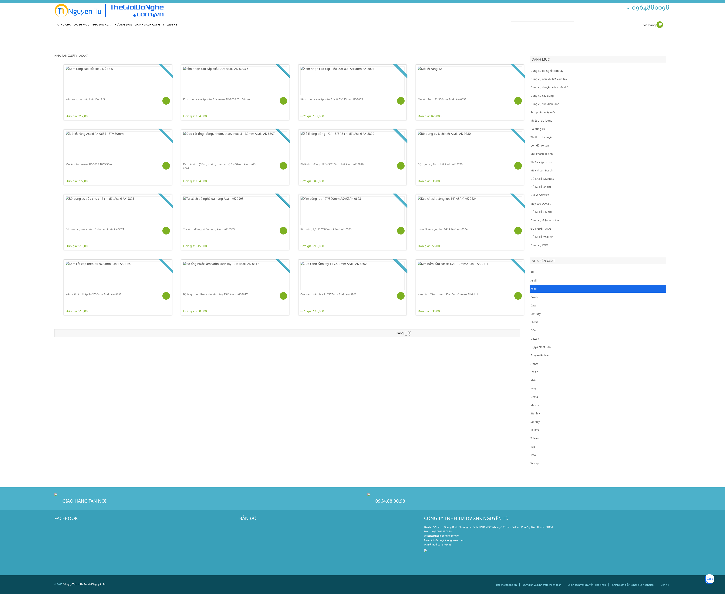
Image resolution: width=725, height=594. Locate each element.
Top (533, 446)
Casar (534, 305)
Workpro (536, 463)
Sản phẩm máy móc (543, 112)
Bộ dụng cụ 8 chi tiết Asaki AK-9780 (440, 164)
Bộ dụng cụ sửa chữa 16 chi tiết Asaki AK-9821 (95, 229)
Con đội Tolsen (540, 145)
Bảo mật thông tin (506, 584)
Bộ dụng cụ (538, 129)
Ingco (534, 363)
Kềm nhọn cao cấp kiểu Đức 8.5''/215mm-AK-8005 (331, 99)
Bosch (534, 297)
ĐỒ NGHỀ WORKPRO (544, 237)
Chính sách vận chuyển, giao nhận (587, 584)
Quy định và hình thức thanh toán (542, 584)
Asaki (534, 280)
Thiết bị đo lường (541, 120)
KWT (533, 388)
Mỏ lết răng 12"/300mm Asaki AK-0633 (442, 99)
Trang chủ (63, 24)
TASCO (535, 430)
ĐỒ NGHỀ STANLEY (542, 179)
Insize (534, 372)
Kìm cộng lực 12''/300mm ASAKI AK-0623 (326, 229)
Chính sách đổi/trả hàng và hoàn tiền (633, 584)
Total (534, 455)
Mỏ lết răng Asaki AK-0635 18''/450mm (90, 164)
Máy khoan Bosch (542, 170)
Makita (535, 405)
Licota (534, 397)
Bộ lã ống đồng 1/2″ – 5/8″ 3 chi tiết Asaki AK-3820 (332, 164)
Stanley (535, 413)
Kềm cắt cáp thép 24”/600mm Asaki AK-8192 (93, 294)
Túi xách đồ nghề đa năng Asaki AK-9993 (209, 229)
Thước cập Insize (541, 162)
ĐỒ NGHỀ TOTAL (541, 228)
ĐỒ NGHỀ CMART (541, 212)
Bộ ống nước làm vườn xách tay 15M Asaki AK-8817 (215, 294)
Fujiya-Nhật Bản (541, 347)
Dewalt (535, 338)
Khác (534, 380)
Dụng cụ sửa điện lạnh (545, 104)
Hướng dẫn (123, 24)
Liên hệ (172, 24)
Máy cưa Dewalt (541, 203)
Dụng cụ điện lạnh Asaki (546, 220)
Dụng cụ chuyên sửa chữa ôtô (549, 87)
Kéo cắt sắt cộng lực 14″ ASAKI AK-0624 (442, 229)
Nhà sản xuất (102, 24)
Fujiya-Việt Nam (540, 355)
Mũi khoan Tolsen (542, 154)
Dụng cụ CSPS (539, 245)
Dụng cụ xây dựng (542, 95)
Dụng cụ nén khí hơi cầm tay (549, 79)
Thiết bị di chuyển (542, 137)
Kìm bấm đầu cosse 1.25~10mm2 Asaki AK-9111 (448, 294)
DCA (533, 330)
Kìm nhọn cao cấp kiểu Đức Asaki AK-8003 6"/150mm (216, 99)
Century (536, 314)
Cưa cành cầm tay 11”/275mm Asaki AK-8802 (328, 294)
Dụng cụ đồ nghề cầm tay (547, 71)
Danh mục (81, 24)
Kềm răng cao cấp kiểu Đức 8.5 (85, 99)
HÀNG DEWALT (540, 195)
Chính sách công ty (149, 24)
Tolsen (535, 438)
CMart (534, 322)
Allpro (534, 272)
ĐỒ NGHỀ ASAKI (541, 187)
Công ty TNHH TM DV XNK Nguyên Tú (84, 584)
